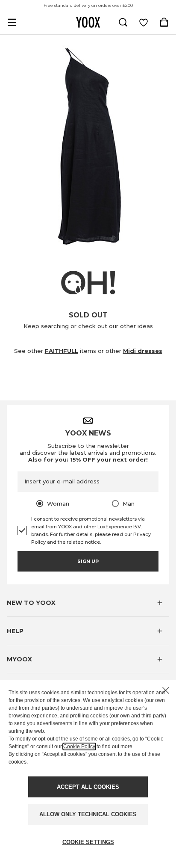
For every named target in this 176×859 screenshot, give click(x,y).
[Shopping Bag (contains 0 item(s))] (164, 22)
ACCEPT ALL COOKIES (88, 787)
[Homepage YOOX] (88, 22)
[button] (88, 603)
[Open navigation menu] (12, 22)
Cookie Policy (79, 746)
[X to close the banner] (165, 690)
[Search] (123, 22)
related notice (83, 542)
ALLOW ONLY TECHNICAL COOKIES (88, 814)
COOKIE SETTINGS (88, 842)
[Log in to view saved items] (143, 22)
